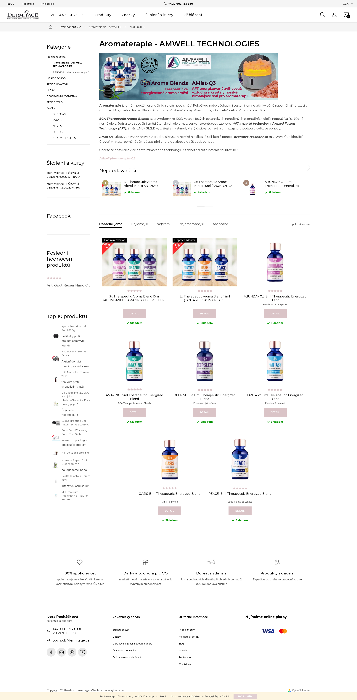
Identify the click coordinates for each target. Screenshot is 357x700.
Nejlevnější (139, 224)
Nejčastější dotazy (188, 636)
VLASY (50, 90)
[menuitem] (67, 14)
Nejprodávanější (191, 224)
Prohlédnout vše (56, 57)
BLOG (10, 4)
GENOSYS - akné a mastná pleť (70, 72)
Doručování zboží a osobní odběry (132, 643)
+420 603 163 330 (67, 630)
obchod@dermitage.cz (71, 640)
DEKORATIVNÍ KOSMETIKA (62, 96)
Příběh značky (186, 629)
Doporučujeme (110, 224)
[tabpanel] (134, 189)
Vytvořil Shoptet (301, 690)
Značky (51, 108)
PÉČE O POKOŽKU (57, 84)
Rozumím (245, 696)
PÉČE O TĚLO (55, 102)
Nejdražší (164, 224)
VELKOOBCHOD (56, 78)
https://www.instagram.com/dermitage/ (61, 652)
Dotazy (117, 636)
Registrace (28, 4)
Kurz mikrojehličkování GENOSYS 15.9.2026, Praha (63, 175)
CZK (345, 3)
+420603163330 (71, 652)
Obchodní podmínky (124, 650)
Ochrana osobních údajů (127, 657)
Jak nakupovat (121, 629)
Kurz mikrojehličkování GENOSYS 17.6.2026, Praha (63, 185)
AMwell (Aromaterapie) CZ (117, 158)
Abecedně (220, 224)
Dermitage (51, 652)
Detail (134, 313)
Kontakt (182, 650)
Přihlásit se (47, 4)
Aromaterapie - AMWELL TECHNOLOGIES (67, 64)
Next (308, 167)
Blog (181, 643)
